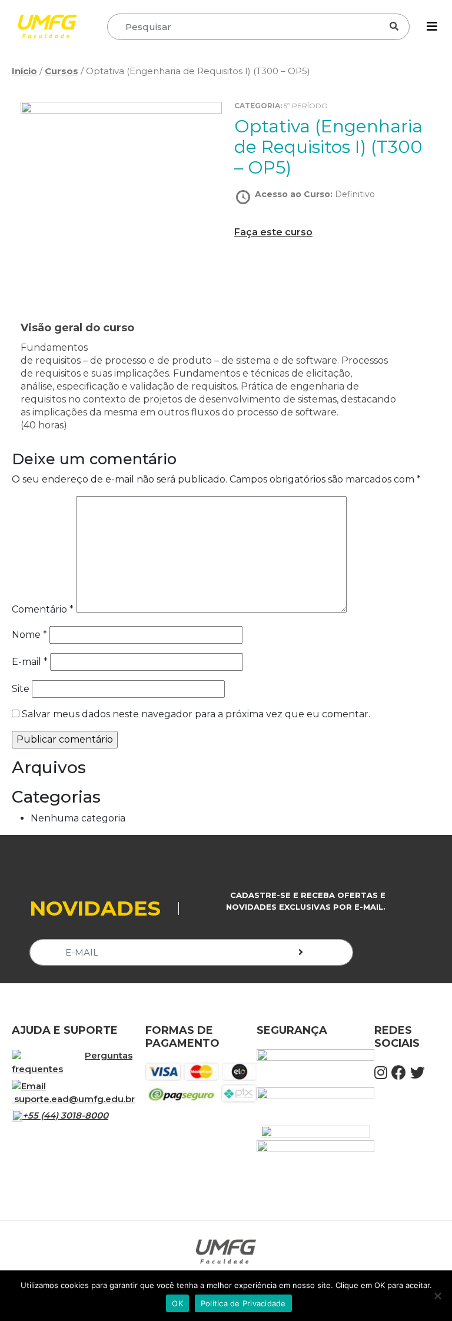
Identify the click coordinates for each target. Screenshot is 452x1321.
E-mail (30, 661)
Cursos (61, 70)
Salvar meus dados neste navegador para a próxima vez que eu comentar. (196, 714)
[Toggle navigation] (432, 26)
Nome (29, 634)
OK (177, 1303)
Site (20, 688)
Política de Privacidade (243, 1303)
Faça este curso (273, 232)
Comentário (43, 609)
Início (24, 70)
